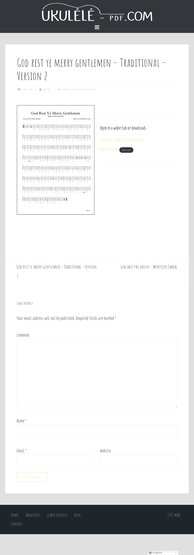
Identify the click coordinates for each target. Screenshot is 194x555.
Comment (23, 335)
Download (126, 150)
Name (22, 420)
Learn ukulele (57, 515)
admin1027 (47, 89)
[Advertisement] (138, 206)
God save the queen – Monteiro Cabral (149, 267)
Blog (77, 515)
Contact (17, 524)
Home (15, 515)
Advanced (66, 89)
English (157, 552)
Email (22, 450)
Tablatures (91, 89)
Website (105, 450)
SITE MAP (173, 515)
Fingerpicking (78, 89)
